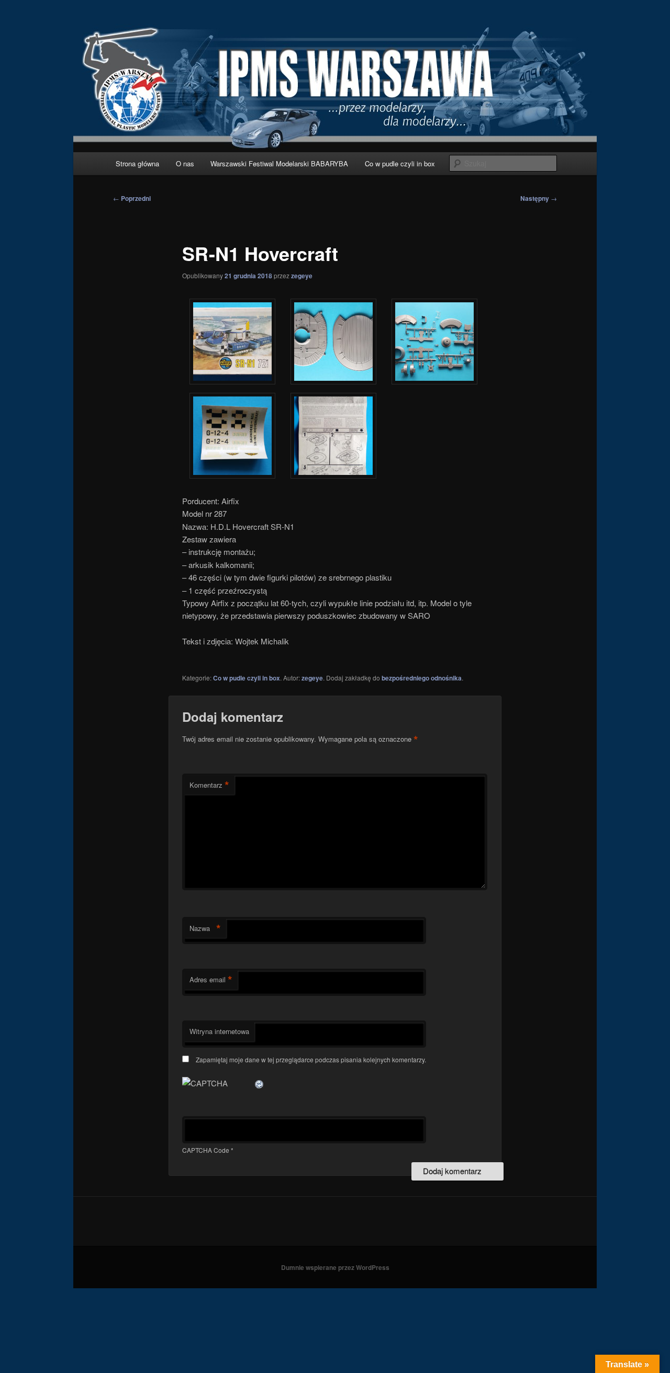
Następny (538, 198)
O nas (185, 163)
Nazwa (205, 928)
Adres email (210, 979)
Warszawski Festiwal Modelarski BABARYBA (279, 163)
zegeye (301, 275)
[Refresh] (259, 1082)
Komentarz (209, 785)
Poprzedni (132, 198)
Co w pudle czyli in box (400, 163)
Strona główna (137, 163)
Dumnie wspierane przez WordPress (335, 1267)
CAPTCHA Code (205, 1149)
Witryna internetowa (219, 1031)
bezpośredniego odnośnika (422, 678)
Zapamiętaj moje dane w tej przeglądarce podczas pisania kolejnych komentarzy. (311, 1059)
